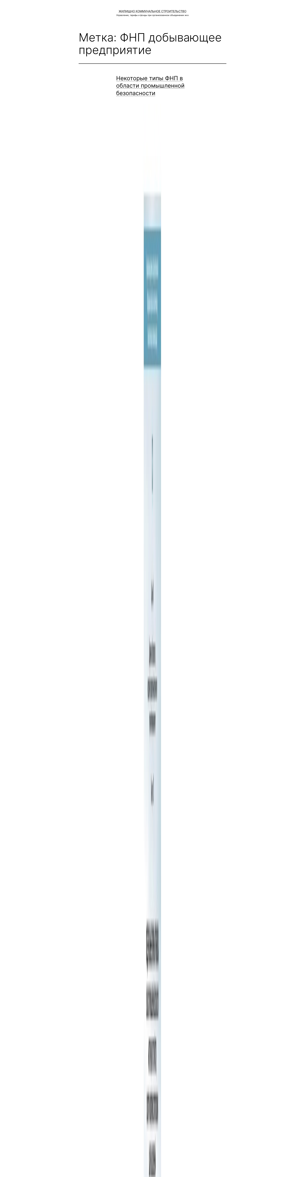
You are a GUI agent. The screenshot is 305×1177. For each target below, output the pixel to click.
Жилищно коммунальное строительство (152, 11)
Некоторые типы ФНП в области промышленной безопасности (150, 86)
